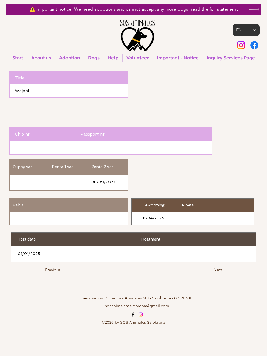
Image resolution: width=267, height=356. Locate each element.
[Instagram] (241, 45)
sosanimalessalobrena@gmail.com (137, 305)
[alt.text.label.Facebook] (254, 45)
